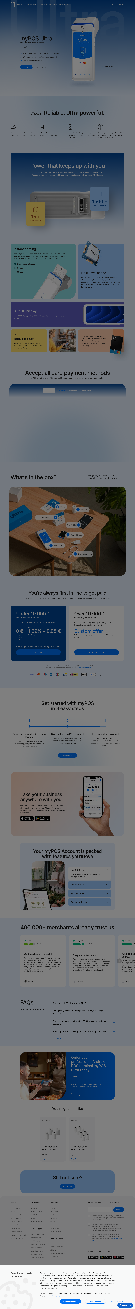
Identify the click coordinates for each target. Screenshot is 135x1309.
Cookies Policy (57, 1296)
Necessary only (95, 1301)
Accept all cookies (70, 1301)
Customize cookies (117, 1301)
